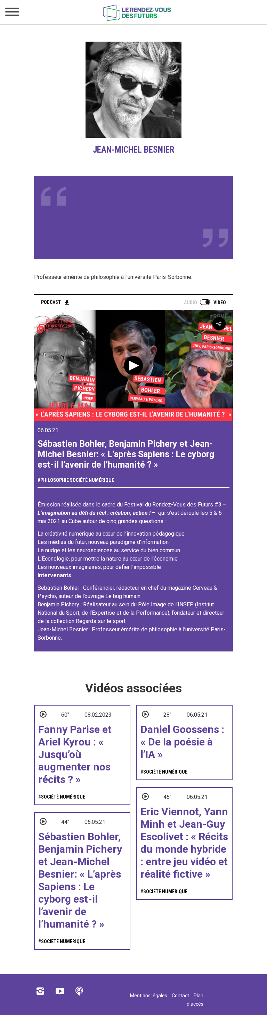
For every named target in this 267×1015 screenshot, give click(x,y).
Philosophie (54, 480)
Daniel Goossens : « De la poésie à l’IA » (182, 741)
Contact (180, 995)
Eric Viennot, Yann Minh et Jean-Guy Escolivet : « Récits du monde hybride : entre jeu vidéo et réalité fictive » (184, 842)
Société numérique (92, 480)
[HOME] (137, 19)
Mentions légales (148, 995)
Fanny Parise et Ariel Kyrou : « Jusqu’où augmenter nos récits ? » (75, 754)
